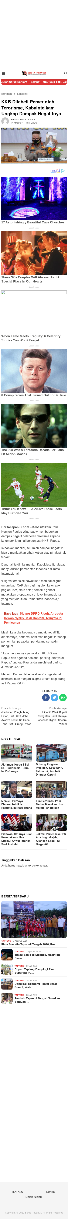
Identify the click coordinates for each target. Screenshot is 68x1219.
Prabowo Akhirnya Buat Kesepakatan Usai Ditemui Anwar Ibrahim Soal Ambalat (16, 839)
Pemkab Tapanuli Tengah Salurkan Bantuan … (37, 1000)
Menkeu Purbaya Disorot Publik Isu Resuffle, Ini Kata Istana (16, 804)
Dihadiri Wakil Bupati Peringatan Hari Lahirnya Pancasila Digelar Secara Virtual (52, 716)
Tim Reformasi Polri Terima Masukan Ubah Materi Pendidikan (50, 804)
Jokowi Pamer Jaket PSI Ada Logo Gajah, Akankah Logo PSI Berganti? (51, 839)
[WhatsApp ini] (63, 697)
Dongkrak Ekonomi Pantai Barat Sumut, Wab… (36, 985)
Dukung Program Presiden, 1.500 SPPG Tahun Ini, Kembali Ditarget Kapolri (49, 769)
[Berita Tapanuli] (34, 73)
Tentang (17, 1192)
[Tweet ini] (54, 697)
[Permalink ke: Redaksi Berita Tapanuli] (5, 121)
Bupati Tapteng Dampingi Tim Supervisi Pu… (34, 970)
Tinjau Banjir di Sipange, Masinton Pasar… (37, 956)
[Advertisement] (34, 34)
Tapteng (6, 940)
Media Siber (34, 1197)
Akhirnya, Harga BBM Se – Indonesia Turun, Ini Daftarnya (15, 768)
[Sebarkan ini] (46, 697)
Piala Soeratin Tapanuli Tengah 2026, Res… (29, 944)
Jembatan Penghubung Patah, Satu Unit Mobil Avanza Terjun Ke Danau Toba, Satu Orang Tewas (16, 716)
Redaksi (50, 1192)
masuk (20, 865)
